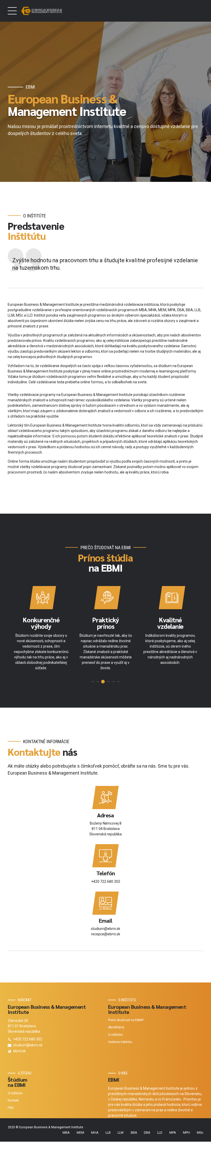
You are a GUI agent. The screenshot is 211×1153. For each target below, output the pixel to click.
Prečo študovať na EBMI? (126, 1020)
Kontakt (13, 1100)
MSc (200, 1132)
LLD (159, 1132)
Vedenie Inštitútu (120, 1042)
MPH (186, 1132)
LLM (121, 1132)
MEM (80, 1132)
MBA (66, 1132)
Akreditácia (116, 1027)
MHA (94, 1132)
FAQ (11, 1107)
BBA (134, 1132)
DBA (147, 1132)
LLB (108, 1132)
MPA (172, 1132)
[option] (41, 630)
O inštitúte (115, 1035)
